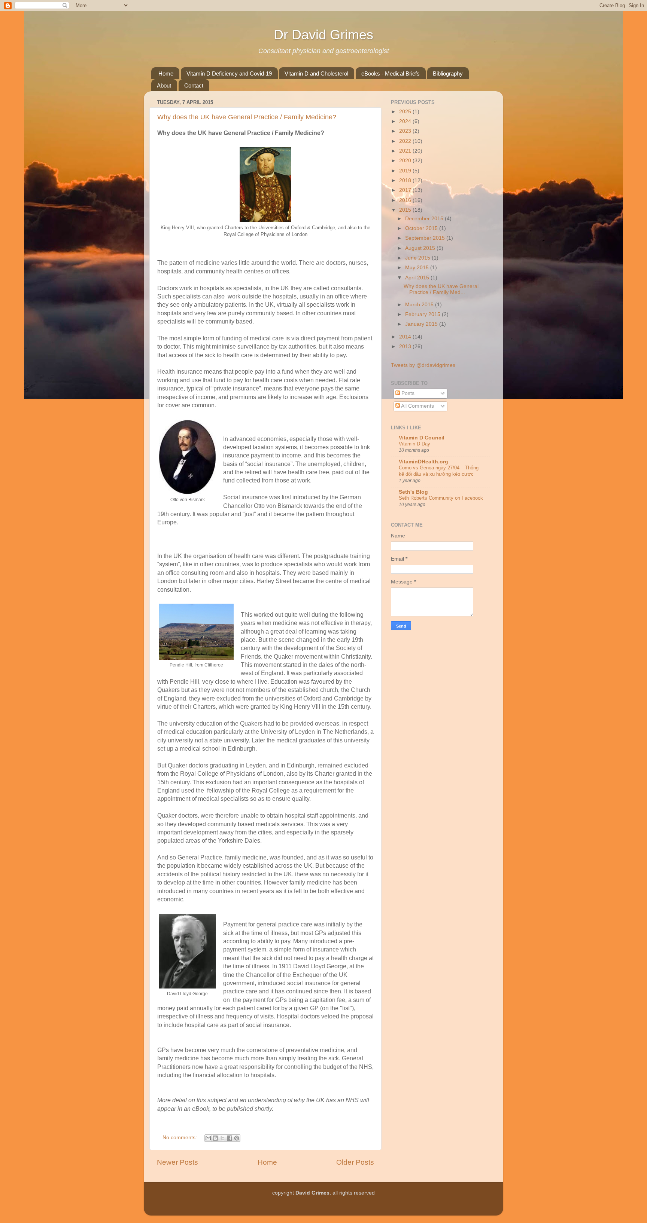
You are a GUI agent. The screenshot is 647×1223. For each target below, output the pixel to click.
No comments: (180, 1137)
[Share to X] (222, 1138)
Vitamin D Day (414, 444)
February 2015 (423, 314)
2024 (406, 121)
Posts (407, 393)
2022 (406, 141)
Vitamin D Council (421, 438)
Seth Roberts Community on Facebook (441, 498)
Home (165, 73)
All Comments (417, 406)
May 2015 (417, 267)
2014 (406, 337)
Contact (193, 85)
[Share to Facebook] (229, 1138)
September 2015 (425, 238)
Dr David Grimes (323, 34)
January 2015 (422, 324)
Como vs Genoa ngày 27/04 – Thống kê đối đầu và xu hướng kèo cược (439, 471)
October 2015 (422, 228)
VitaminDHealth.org (423, 462)
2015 (406, 210)
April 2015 (418, 278)
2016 (406, 200)
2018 (406, 180)
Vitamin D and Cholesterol (316, 73)
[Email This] (208, 1138)
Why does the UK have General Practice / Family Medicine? (246, 117)
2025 (406, 111)
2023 (406, 131)
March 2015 (420, 304)
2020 (406, 160)
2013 (406, 346)
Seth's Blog (413, 492)
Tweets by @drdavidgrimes (423, 365)
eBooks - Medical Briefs (390, 73)
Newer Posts (177, 1162)
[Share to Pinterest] (236, 1138)
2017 (406, 190)
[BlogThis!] (215, 1138)
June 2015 (418, 258)
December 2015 (425, 218)
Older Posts (355, 1162)
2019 (406, 171)
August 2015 (421, 248)
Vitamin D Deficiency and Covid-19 (229, 73)
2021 (406, 151)
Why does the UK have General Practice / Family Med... (441, 289)
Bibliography (448, 73)
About (164, 85)
